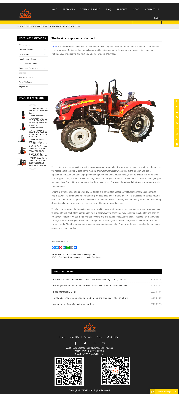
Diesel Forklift (24, 54)
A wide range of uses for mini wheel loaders (73, 304)
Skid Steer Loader (26, 77)
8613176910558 (96, 351)
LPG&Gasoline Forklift (28, 64)
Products (88, 337)
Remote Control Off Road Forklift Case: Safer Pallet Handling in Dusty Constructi (90, 279)
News (30, 26)
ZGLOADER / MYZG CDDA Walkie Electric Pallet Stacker (38, 110)
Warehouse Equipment (28, 68)
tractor (54, 46)
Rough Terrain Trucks (28, 59)
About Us (74, 337)
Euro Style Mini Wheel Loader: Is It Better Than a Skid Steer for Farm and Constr (90, 286)
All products (23, 87)
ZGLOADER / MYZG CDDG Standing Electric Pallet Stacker (38, 122)
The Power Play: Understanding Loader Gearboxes (79, 257)
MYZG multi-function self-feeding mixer (79, 254)
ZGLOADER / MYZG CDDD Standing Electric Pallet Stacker (38, 134)
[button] (32, 105)
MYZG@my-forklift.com (93, 354)
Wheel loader (24, 45)
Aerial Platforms (25, 82)
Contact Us (112, 337)
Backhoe (22, 73)
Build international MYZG (65, 292)
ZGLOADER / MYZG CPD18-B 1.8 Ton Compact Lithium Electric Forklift (38, 146)
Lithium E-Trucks (26, 50)
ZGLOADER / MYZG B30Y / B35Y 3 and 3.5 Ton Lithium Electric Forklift (38, 158)
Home (20, 26)
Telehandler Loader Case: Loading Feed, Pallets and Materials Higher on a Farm (90, 298)
